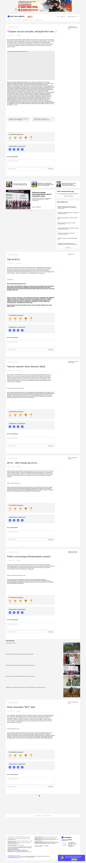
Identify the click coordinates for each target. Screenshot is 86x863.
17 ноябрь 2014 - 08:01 (11, 35)
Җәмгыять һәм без (13, 27)
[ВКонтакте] (10, 149)
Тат (64, 16)
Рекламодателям (38, 20)
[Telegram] (18, 149)
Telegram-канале (13, 119)
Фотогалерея (17, 20)
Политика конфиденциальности (14, 857)
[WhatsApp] (22, 149)
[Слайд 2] (28, 210)
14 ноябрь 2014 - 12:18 (11, 370)
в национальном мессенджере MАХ (42, 119)
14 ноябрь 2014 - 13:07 (11, 263)
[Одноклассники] (14, 149)
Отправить (50, 168)
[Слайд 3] (30, 210)
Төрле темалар (47, 815)
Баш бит (10, 20)
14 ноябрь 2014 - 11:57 (10, 560)
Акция (31, 20)
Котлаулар (25, 20)
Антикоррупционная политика (14, 855)
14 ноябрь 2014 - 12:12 (11, 466)
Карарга (74, 859)
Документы (38, 815)
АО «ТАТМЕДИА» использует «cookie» (15, 856)
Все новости (68, 247)
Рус (58, 16)
